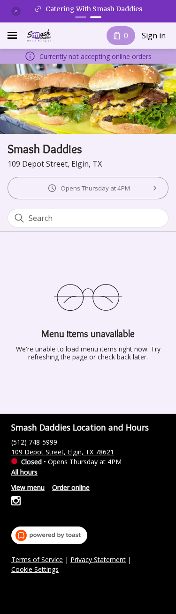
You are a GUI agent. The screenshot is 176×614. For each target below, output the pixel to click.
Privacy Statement (98, 560)
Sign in (154, 35)
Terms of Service (37, 560)
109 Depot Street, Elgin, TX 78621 (62, 451)
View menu (28, 487)
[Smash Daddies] (38, 35)
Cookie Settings (35, 569)
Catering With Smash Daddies (94, 9)
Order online (71, 487)
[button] (16, 11)
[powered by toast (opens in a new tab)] (49, 535)
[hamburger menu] (12, 35)
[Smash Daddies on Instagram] (16, 502)
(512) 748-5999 (34, 442)
